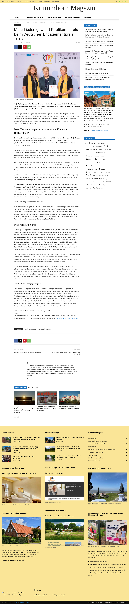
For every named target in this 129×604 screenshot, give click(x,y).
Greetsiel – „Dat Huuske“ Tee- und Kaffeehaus (99, 41)
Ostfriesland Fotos (72, 17)
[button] (116, 1)
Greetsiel (88, 156)
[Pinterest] (25, 47)
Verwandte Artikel (20, 387)
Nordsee (89, 172)
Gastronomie (100, 153)
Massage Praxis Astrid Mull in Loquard (96, 69)
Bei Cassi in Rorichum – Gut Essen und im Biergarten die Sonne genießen (97, 78)
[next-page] (18, 416)
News (17, 17)
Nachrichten (21, 22)
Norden (102, 169)
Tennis (102, 182)
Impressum (99, 602)
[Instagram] (122, 1)
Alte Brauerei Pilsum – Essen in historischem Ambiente (99, 46)
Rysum (101, 179)
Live (94, 163)
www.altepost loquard (17, 560)
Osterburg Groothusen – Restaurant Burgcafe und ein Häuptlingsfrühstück (99, 58)
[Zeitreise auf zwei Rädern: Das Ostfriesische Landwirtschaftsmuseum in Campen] (6, 440)
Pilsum (87, 179)
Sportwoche (96, 182)
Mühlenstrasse (89, 169)
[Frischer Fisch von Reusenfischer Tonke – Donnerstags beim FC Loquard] (50, 458)
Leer (26, 329)
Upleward (88, 185)
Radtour (95, 179)
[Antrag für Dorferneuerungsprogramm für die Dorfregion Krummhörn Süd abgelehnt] (24, 398)
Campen (88, 146)
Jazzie (18, 42)
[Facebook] (119, 1)
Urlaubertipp (101, 185)
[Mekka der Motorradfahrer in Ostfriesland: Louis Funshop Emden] (69, 398)
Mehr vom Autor (33, 387)
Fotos (86, 153)
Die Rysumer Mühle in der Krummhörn (96, 73)
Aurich (87, 143)
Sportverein (88, 182)
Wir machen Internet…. (55, 473)
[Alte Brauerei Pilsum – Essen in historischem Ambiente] (50, 440)
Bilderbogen (20, 1)
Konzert (102, 156)
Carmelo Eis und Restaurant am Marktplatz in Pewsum (99, 63)
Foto (110, 149)
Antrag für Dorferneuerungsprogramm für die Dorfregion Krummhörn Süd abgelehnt (99, 52)
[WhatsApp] (29, 47)
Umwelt (108, 182)
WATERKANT (88, 188)
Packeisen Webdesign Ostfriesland (20, 602)
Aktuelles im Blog (11, 1)
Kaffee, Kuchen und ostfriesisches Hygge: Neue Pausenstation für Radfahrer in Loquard (99, 36)
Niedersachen (32, 329)
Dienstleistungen (54, 17)
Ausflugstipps (89, 17)
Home (3, 1)
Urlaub (95, 185)
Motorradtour (89, 166)
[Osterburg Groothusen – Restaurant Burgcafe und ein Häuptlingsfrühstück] (50, 449)
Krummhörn (93, 159)
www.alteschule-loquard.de (101, 130)
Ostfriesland (41, 329)
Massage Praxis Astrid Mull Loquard (19, 473)
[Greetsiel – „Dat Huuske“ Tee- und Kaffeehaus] (6, 458)
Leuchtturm (88, 163)
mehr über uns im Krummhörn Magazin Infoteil (49, 595)
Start (15, 22)
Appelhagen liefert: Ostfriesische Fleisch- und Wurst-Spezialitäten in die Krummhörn (46, 408)
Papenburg (48, 329)
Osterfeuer (107, 172)
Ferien (106, 149)
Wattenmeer (98, 188)
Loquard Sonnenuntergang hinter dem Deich (27, 352)
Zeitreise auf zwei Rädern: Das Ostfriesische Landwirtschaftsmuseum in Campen (99, 30)
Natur (96, 169)
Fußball (91, 153)
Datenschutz (91, 602)
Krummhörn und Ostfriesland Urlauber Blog (115, 602)
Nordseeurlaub (99, 172)
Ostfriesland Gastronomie (44, 1)
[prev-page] (15, 416)
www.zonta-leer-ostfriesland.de (67, 318)
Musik (97, 166)
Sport (107, 179)
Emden (107, 146)
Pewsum (105, 176)
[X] (125, 1)
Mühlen (102, 166)
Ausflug (94, 143)
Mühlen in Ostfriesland (30, 1)
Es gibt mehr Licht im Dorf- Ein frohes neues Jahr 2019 (66, 353)
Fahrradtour (90, 149)
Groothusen (96, 156)
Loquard (102, 163)
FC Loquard (99, 149)
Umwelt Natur (55, 1)
